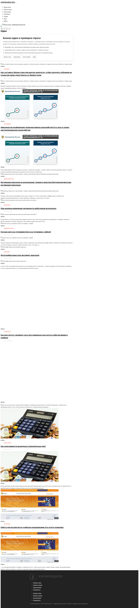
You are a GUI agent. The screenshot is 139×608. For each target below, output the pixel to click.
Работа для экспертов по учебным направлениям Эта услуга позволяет (32, 527)
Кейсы (5, 21)
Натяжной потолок (9, 178)
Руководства (7, 331)
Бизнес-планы (8, 9)
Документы (7, 14)
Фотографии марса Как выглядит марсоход (20, 255)
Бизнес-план (7, 7)
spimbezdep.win (8, 2)
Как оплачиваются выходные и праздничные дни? (23, 446)
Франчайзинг (7, 123)
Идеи (5, 18)
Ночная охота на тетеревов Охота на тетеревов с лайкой (26, 232)
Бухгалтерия (7, 12)
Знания (6, 16)
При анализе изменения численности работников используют (28, 208)
